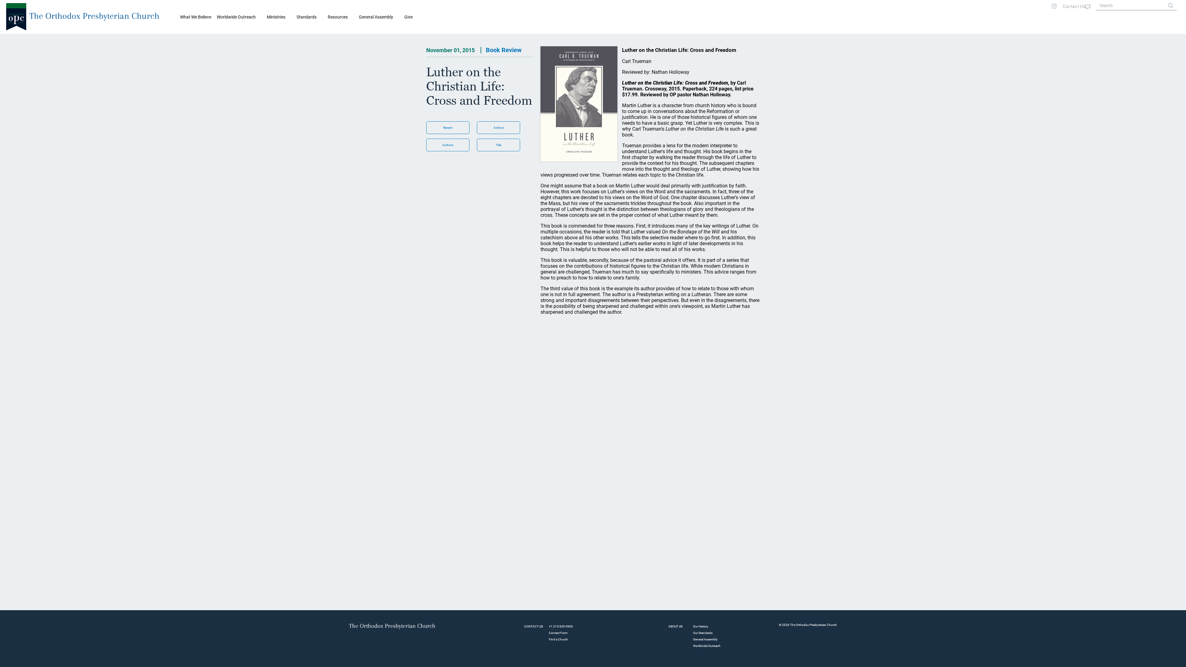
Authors (447, 145)
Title (498, 145)
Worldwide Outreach (707, 646)
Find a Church (558, 639)
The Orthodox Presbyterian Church (94, 16)
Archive (499, 127)
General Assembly (376, 17)
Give (408, 17)
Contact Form (558, 633)
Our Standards (703, 633)
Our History (700, 626)
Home (12, 39)
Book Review (504, 50)
